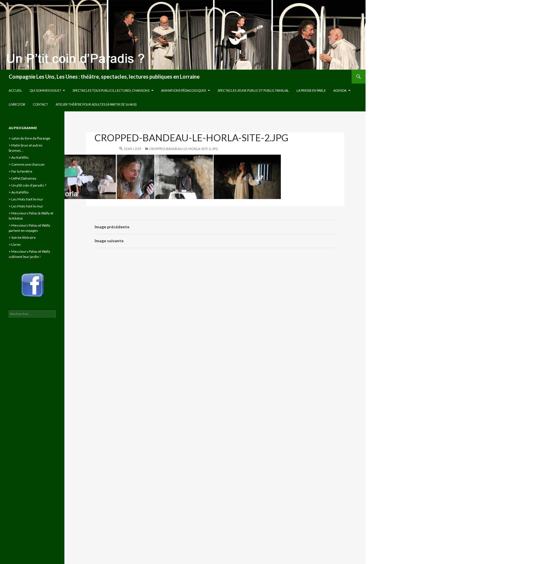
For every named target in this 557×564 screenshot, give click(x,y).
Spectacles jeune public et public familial (253, 90)
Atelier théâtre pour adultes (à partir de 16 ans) (96, 104)
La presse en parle (311, 90)
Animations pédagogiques (183, 90)
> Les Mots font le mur (26, 199)
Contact (40, 104)
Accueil (15, 90)
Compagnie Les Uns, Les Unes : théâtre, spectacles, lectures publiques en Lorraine (104, 76)
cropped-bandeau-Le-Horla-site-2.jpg (183, 149)
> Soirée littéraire (22, 237)
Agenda (339, 90)
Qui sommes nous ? (45, 90)
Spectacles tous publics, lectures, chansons (111, 90)
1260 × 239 (132, 149)
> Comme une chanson (27, 164)
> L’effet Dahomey (22, 178)
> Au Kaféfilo (18, 157)
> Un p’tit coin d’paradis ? (27, 185)
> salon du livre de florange (29, 138)
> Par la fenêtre (20, 171)
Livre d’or (17, 104)
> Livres (15, 244)
